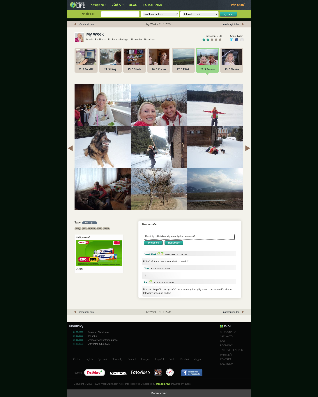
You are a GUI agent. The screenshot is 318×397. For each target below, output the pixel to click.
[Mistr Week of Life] (162, 253)
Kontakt (225, 359)
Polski (172, 359)
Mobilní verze (159, 393)
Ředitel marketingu (118, 39)
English (89, 359)
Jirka (146, 268)
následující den (231, 24)
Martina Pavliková (96, 39)
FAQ (222, 341)
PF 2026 (92, 336)
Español (159, 359)
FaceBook (226, 364)
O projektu (228, 331)
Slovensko (136, 39)
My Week (95, 34)
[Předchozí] (70, 148)
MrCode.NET (163, 383)
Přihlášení (238, 4)
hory (77, 229)
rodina (91, 229)
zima (106, 229)
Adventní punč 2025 (99, 343)
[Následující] (247, 148)
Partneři (226, 354)
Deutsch (132, 359)
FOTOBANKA (152, 4)
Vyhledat (228, 14)
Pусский (102, 359)
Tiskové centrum (231, 350)
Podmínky (226, 345)
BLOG (133, 4)
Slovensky (117, 359)
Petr (146, 282)
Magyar (198, 359)
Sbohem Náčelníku (98, 332)
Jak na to (226, 336)
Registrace (174, 242)
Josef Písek (150, 254)
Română (184, 359)
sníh (99, 229)
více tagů (88, 223)
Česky (76, 359)
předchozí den (86, 24)
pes (84, 229)
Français (145, 359)
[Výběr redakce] (158, 253)
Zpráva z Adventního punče (103, 340)
